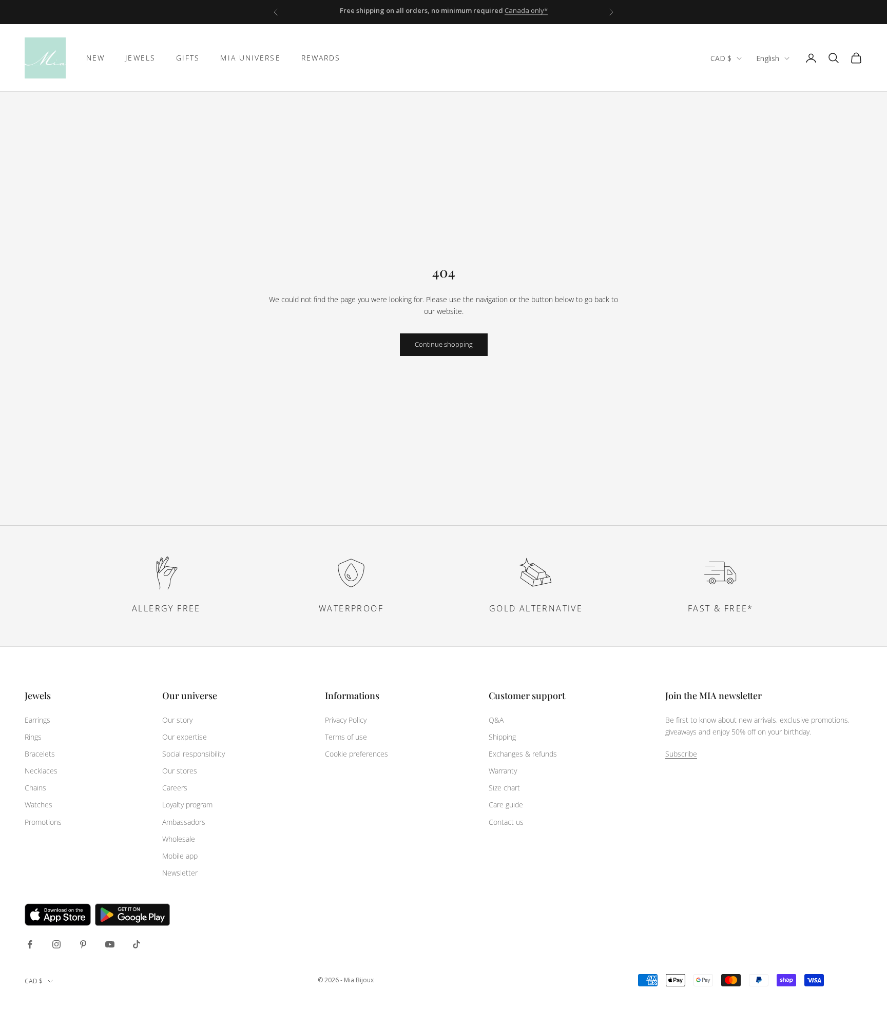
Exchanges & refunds (523, 754)
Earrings (37, 720)
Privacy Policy (346, 720)
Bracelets (40, 754)
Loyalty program (187, 804)
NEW (95, 58)
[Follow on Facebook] (30, 944)
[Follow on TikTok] (136, 944)
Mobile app (180, 856)
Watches (38, 804)
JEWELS (140, 58)
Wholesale (178, 839)
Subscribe (681, 754)
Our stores (179, 771)
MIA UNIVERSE (250, 58)
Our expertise (184, 737)
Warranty (503, 771)
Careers (174, 787)
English (767, 58)
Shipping (502, 737)
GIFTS (188, 58)
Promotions (43, 822)
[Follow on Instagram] (56, 944)
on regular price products (472, 11)
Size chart (504, 787)
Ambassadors (183, 822)
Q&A (496, 720)
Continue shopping (444, 344)
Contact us (506, 822)
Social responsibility (193, 754)
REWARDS (321, 58)
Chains (35, 787)
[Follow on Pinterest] (83, 944)
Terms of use (346, 737)
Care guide (506, 804)
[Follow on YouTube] (110, 944)
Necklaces (41, 771)
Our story (177, 720)
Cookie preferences (356, 754)
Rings (33, 737)
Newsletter (180, 873)
